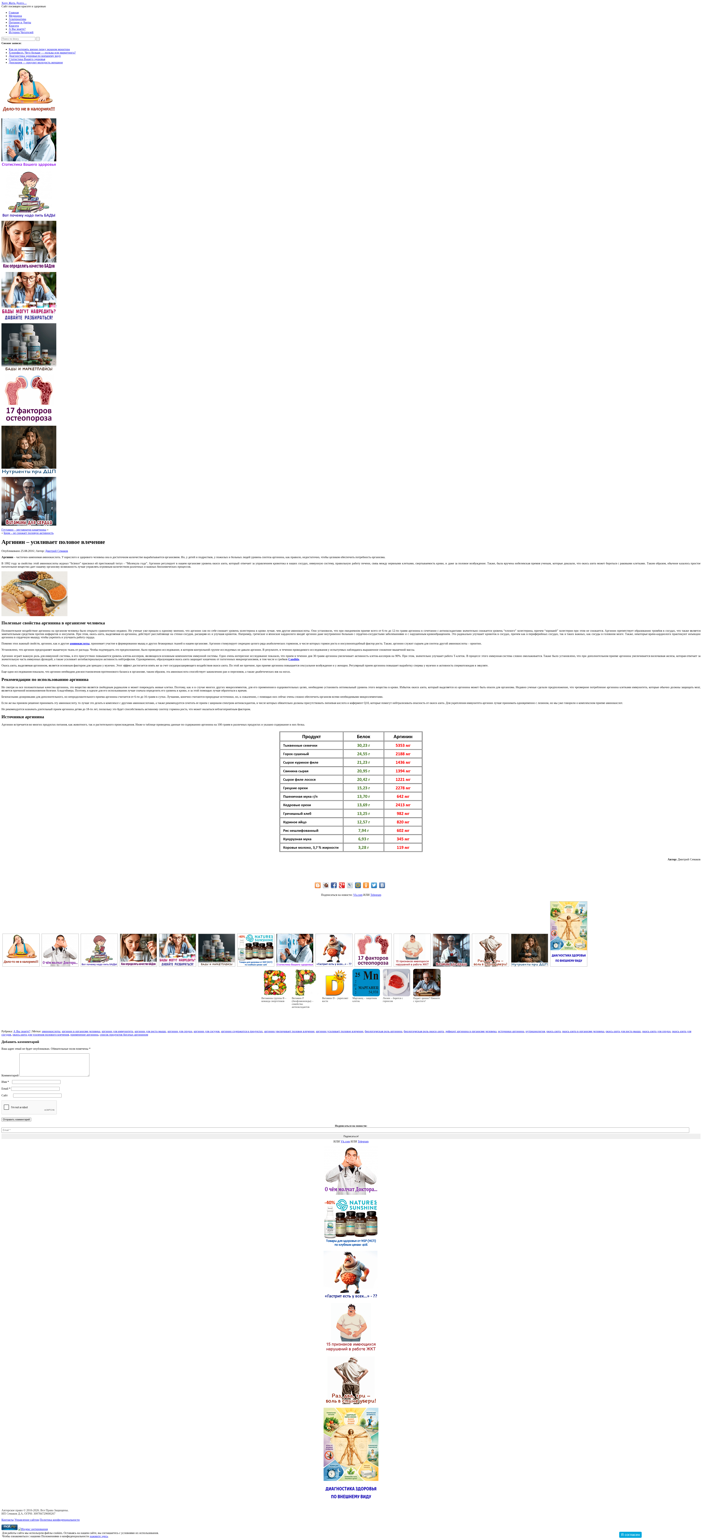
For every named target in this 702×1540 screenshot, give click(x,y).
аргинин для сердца (179, 1031)
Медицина (15, 15)
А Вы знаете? (17, 29)
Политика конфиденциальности (60, 1519)
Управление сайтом (26, 1519)
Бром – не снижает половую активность (29, 533)
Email (5, 1088)
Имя (5, 1081)
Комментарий (10, 1075)
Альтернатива (17, 19)
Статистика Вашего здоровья (27, 59)
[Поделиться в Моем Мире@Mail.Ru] (358, 885)
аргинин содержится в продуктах (242, 1031)
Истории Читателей (21, 32)
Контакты (7, 1519)
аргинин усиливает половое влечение (339, 1031)
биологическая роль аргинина (383, 1031)
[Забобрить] (326, 885)
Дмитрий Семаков (56, 550)
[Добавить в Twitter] (374, 885)
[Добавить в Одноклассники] (366, 885)
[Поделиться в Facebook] (334, 885)
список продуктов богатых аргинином (124, 1034)
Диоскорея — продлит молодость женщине (36, 62)
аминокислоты (80, 643)
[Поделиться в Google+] (342, 885)
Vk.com (358, 894)
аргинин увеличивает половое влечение (289, 1031)
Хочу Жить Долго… (14, 3)
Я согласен (630, 1535)
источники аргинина (511, 1031)
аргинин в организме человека (81, 1031)
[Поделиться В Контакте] (382, 885)
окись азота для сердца (656, 1031)
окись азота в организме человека (583, 1031)
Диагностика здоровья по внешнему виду (35, 55)
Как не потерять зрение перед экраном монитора (39, 49)
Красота (14, 25)
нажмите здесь (99, 1536)
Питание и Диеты (20, 22)
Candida (293, 659)
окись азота (553, 1031)
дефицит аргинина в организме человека (471, 1031)
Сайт (4, 1095)
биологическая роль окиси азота (424, 1031)
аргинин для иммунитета (117, 1031)
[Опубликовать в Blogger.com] (318, 885)
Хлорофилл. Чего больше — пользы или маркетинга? (42, 52)
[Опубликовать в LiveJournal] (350, 885)
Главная (14, 12)
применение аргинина (84, 1034)
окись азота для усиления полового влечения (41, 1034)
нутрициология (535, 1031)
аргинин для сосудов (207, 1031)
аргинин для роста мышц (150, 1031)
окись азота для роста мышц (623, 1031)
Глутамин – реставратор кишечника (23, 529)
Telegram (375, 894)
